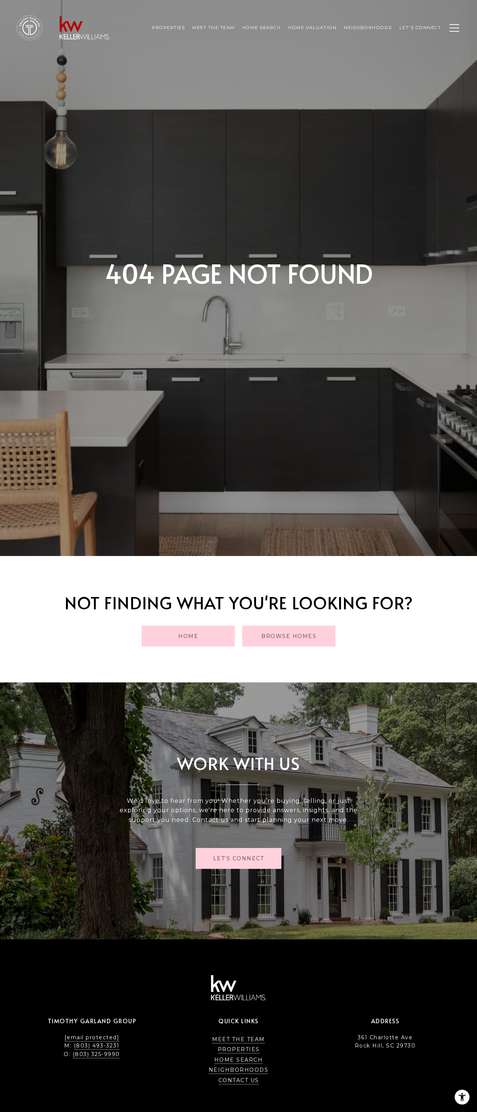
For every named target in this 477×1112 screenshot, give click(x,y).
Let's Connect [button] (238, 858)
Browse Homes (288, 636)
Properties (168, 27)
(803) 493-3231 (97, 1045)
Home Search (238, 1059)
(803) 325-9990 (96, 1054)
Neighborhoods (239, 1070)
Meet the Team (238, 1039)
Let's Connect (420, 27)
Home (188, 636)
